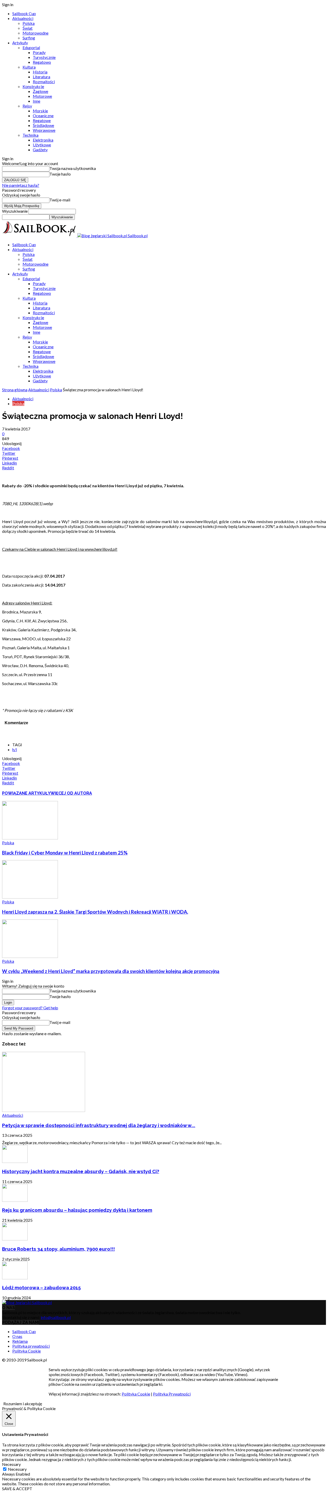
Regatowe (42, 120)
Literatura (41, 76)
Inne (36, 101)
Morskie (40, 110)
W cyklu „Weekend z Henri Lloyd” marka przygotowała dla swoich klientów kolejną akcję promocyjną (110, 971)
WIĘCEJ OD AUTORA (71, 793)
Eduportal (31, 47)
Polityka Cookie (26, 1350)
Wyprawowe (44, 130)
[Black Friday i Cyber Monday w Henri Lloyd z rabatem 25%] (30, 837)
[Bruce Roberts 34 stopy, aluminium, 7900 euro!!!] (15, 1238)
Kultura (29, 66)
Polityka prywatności (31, 1346)
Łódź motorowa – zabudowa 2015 (41, 1287)
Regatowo (42, 62)
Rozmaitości (44, 81)
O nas (17, 1336)
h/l (14, 749)
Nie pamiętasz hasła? (20, 185)
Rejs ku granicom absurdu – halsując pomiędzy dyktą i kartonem (77, 1210)
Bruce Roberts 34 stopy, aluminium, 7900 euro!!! (58, 1249)
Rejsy (27, 105)
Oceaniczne (43, 115)
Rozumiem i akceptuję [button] (22, 1403)
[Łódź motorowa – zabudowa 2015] (15, 1277)
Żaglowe (40, 91)
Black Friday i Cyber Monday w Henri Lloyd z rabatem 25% (65, 853)
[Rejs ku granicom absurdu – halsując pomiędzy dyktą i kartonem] (15, 1200)
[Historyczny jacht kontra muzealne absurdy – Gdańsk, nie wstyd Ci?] (15, 1161)
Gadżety (40, 149)
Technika (30, 135)
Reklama (20, 1341)
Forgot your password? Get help (30, 1007)
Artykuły (20, 42)
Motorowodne (35, 32)
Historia (40, 71)
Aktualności (22, 18)
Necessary (17, 1469)
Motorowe (42, 96)
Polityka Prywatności (172, 1393)
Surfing (29, 37)
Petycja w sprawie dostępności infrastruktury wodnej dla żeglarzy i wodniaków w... (98, 1125)
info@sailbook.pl (56, 1317)
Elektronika (43, 139)
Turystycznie (44, 57)
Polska (29, 23)
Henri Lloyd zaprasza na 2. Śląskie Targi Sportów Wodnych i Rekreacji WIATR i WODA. (95, 912)
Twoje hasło (60, 173)
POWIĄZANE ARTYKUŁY (26, 793)
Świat (28, 28)
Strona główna (14, 389)
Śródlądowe (43, 125)
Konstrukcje (33, 86)
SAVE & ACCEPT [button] (17, 1488)
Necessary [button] (11, 1464)
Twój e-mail (59, 199)
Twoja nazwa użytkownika (72, 168)
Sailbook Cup (24, 13)
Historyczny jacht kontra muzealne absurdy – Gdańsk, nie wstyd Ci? (80, 1171)
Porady (39, 52)
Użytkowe (42, 144)
